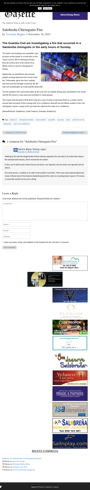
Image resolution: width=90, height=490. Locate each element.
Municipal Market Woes (21, 464)
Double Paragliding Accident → (74, 132)
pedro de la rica (78, 120)
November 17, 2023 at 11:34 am (28, 152)
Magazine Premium (37, 487)
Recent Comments (45, 450)
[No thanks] (87, 6)
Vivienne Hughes (15, 34)
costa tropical (41, 120)
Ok (40, 8)
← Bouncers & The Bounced (15, 132)
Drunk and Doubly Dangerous (24, 470)
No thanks (47, 8)
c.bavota (55, 487)
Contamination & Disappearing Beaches (27, 458)
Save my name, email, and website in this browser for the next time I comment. (36, 242)
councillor (51, 120)
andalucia (13, 120)
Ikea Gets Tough (19, 461)
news (68, 120)
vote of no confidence (22, 124)
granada (61, 120)
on (7, 458)
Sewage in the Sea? (20, 467)
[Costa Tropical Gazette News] (20, 13)
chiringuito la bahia (26, 120)
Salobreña (7, 124)
